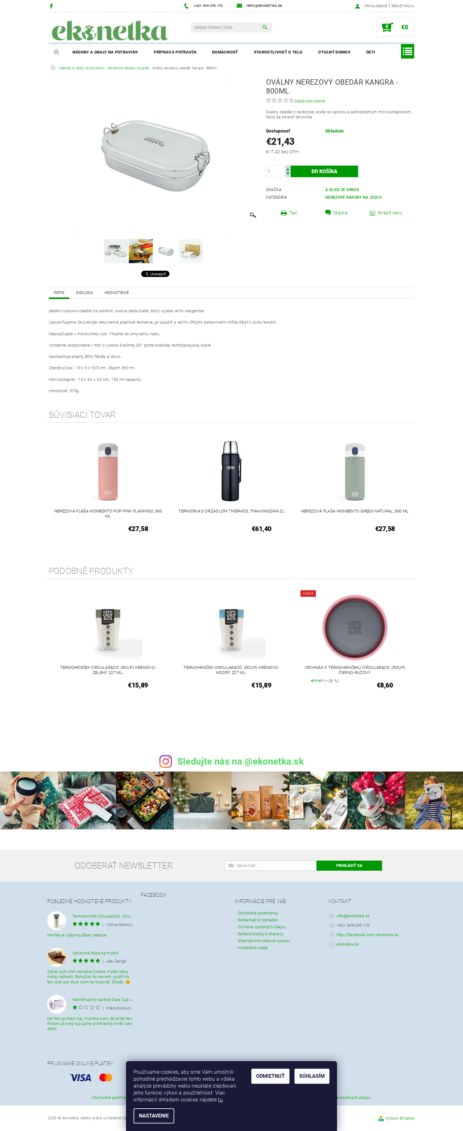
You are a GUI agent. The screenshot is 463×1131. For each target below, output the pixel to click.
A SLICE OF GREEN (342, 190)
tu (220, 1100)
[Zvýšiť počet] (288, 169)
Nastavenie (154, 1116)
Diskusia (84, 293)
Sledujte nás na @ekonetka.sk (240, 761)
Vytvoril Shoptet (399, 1118)
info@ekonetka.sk (353, 915)
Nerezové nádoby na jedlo (353, 197)
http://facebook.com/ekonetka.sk (368, 934)
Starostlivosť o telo (278, 52)
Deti (370, 52)
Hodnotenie (117, 293)
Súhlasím (312, 1076)
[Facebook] (52, 5)
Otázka (340, 212)
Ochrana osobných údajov (262, 927)
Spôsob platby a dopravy (260, 933)
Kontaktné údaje (253, 947)
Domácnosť (225, 52)
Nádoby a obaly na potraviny (105, 52)
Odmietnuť (270, 1076)
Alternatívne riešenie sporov (264, 940)
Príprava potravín (175, 52)
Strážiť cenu (390, 212)
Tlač (293, 212)
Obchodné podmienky (258, 913)
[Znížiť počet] (288, 174)
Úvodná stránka (57, 52)
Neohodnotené (310, 101)
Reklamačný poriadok (258, 920)
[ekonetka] (110, 30)
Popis (59, 293)
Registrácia (403, 6)
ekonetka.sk (348, 944)
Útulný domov (334, 52)
